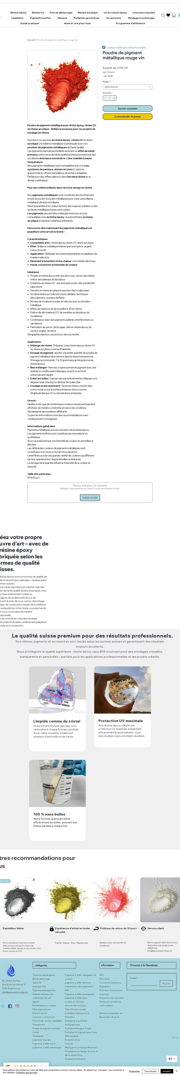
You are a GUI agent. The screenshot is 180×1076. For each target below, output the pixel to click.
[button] (139, 510)
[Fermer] (176, 1071)
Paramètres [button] (134, 1071)
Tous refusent (150, 1071)
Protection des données (26, 1072)
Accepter (167, 1071)
